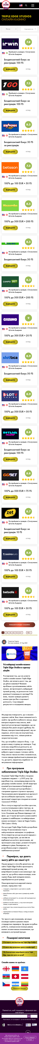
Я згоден (30, 1039)
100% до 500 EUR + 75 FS (18, 491)
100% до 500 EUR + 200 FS (18, 221)
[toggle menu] (32, 5)
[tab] (19, 942)
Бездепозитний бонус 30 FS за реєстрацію (18, 143)
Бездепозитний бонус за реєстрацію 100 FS (17, 61)
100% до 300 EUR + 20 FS (18, 335)
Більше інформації (30, 1037)
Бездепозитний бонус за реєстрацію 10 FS (17, 530)
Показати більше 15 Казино (19, 625)
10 (27, 633)
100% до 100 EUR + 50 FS (18, 183)
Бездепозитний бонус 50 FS (18, 259)
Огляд (28, 69)
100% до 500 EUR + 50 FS (18, 411)
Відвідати (10, 69)
